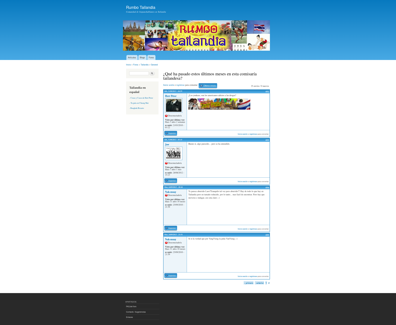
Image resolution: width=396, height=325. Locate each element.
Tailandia (144, 64)
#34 (267, 187)
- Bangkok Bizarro (136, 108)
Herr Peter (170, 96)
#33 (267, 140)
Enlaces (129, 317)
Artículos (132, 57)
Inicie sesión (168, 84)
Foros (151, 57)
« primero (248, 282)
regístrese (180, 84)
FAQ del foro (131, 306)
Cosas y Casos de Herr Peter (142, 98)
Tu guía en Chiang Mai (140, 103)
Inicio (128, 64)
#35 (267, 235)
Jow (167, 144)
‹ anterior (259, 282)
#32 (267, 91)
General (154, 64)
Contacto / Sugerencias (136, 311)
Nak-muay (170, 192)
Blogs (142, 57)
